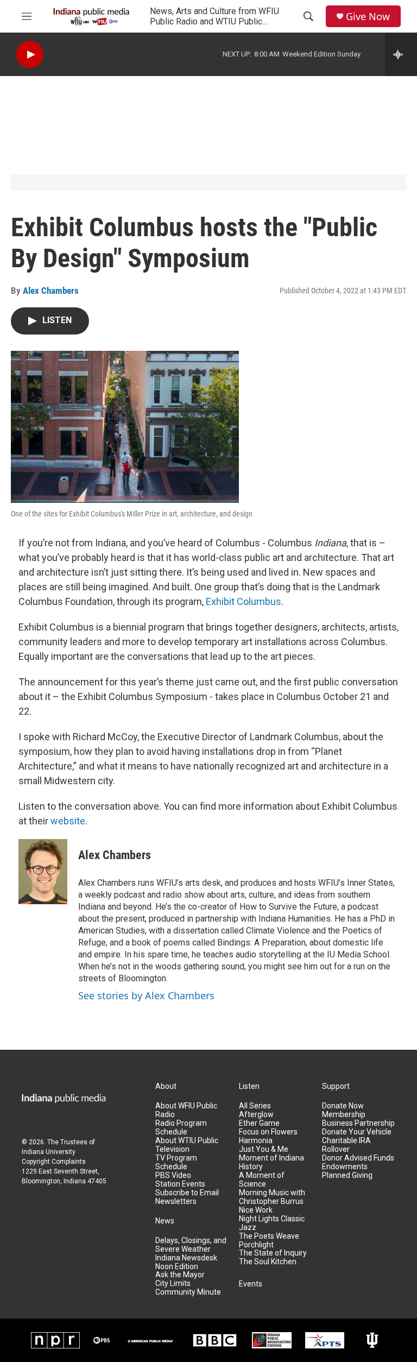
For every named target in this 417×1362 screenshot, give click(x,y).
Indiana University (48, 1152)
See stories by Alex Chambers (146, 995)
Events (250, 1284)
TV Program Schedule (176, 1162)
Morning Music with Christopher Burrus (272, 1197)
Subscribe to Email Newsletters (187, 1197)
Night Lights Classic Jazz (272, 1223)
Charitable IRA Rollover (346, 1145)
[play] (30, 54)
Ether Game (259, 1123)
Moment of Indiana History (271, 1162)
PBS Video (173, 1175)
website (67, 821)
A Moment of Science (262, 1179)
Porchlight (256, 1245)
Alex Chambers (51, 290)
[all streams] (401, 54)
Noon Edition (176, 1267)
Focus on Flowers (268, 1132)
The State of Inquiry (273, 1253)
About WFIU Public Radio (186, 1110)
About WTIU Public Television (186, 1145)
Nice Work (256, 1210)
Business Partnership (358, 1123)
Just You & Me (263, 1149)
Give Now (368, 16)
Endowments (345, 1167)
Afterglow (256, 1115)
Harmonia (256, 1141)
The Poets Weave (269, 1236)
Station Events (180, 1184)
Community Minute (188, 1292)
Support (336, 1086)
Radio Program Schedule (181, 1127)
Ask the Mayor (180, 1275)
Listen (249, 1086)
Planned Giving (347, 1175)
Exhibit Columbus (243, 601)
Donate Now (343, 1106)
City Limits (173, 1283)
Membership (343, 1115)
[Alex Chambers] (42, 871)
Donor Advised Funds (358, 1158)
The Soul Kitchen (267, 1262)
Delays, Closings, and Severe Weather (190, 1245)
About (165, 1086)
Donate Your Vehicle (356, 1132)
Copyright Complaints (54, 1161)
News (164, 1221)
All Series (255, 1106)
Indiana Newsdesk (186, 1258)
